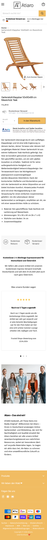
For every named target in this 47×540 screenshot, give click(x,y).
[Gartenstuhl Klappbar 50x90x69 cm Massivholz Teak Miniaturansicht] (5, 87)
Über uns (26, 526)
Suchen (4, 523)
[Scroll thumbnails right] (43, 87)
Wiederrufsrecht (36, 523)
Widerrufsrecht (38, 528)
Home (4, 28)
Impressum (9, 526)
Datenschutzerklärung (18, 523)
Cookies (36, 526)
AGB (18, 526)
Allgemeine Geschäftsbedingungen (16, 528)
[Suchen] (42, 13)
